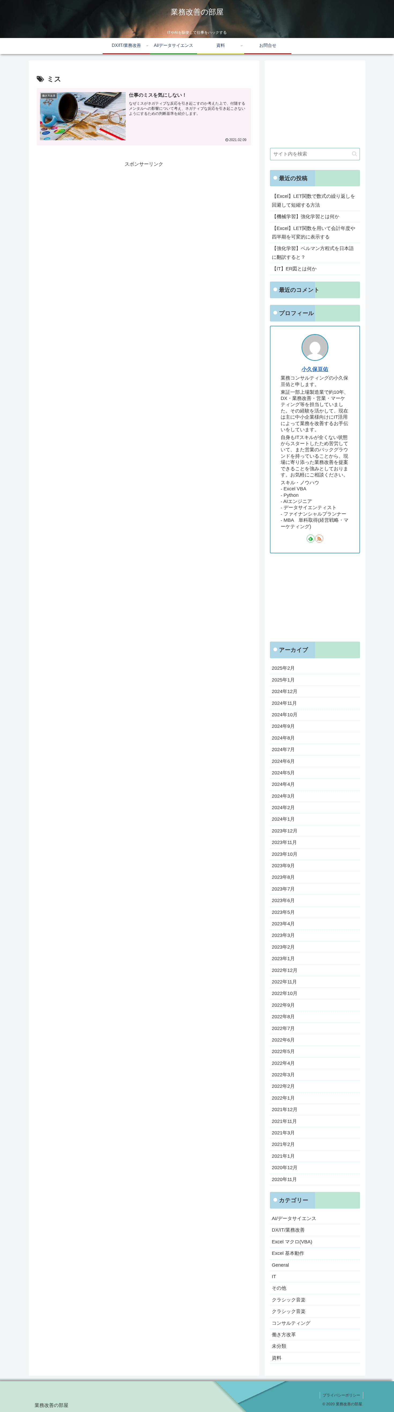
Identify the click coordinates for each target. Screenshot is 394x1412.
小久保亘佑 (315, 369)
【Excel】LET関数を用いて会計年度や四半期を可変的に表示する (313, 233)
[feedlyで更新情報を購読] (311, 539)
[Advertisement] (144, 206)
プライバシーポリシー (341, 1395)
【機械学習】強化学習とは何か (305, 216)
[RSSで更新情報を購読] (319, 539)
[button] (354, 154)
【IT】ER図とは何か (294, 268)
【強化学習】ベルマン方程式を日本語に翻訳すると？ (313, 253)
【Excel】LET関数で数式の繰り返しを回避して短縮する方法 (313, 200)
